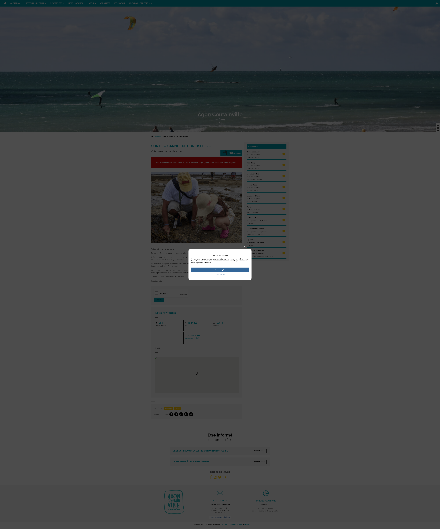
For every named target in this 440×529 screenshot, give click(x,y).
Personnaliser (220, 274)
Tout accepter (220, 270)
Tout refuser (246, 247)
